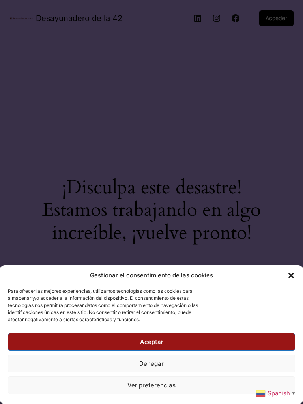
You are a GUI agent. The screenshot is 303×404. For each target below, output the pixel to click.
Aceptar (151, 342)
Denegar (151, 363)
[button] (291, 275)
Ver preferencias (151, 385)
